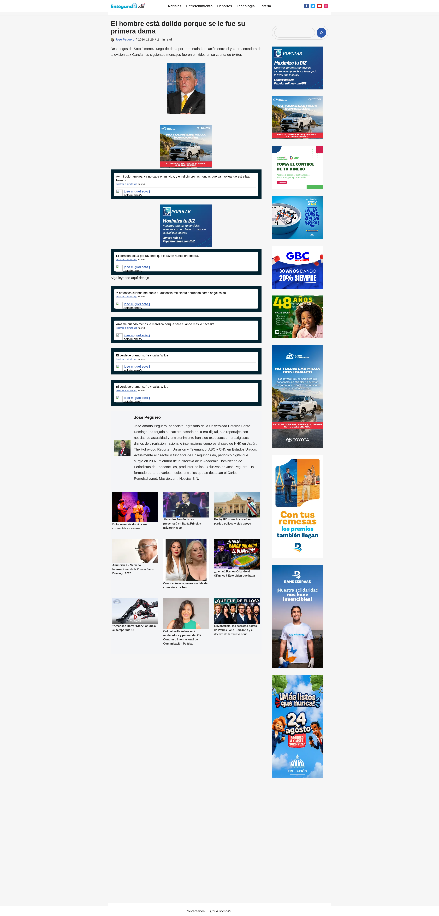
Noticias (174, 6)
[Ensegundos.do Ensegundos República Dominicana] (128, 6)
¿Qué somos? (220, 911)
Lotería (265, 6)
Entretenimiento (199, 6)
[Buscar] (321, 33)
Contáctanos (195, 911)
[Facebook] (306, 6)
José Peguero (124, 39)
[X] (313, 6)
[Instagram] (326, 6)
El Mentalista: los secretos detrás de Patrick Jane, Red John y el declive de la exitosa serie (235, 630)
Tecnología (246, 6)
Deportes (224, 6)
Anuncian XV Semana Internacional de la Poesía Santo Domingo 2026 (133, 569)
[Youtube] (319, 6)
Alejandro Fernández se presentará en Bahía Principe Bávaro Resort (182, 523)
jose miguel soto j (137, 191)
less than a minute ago (126, 184)
